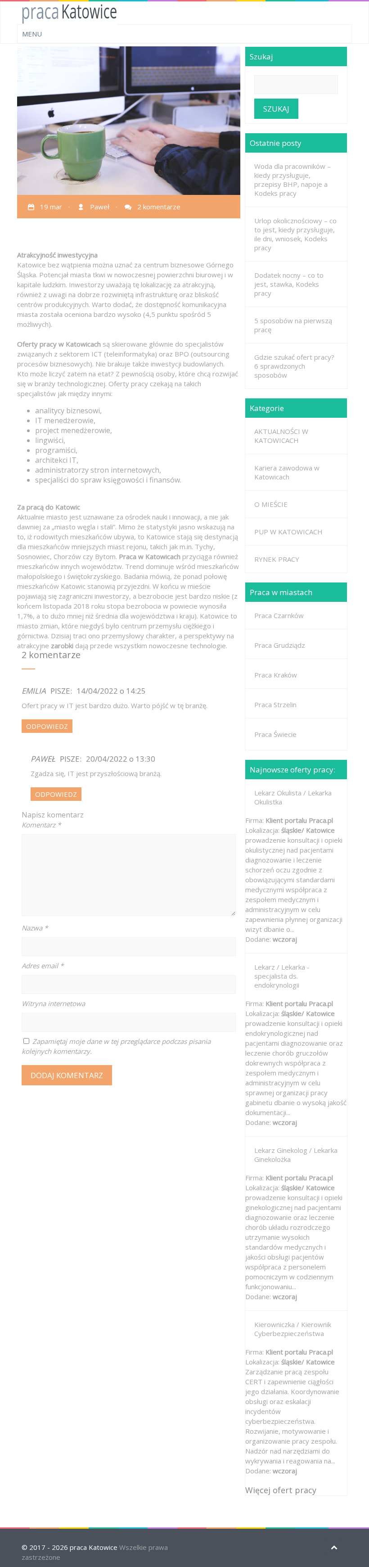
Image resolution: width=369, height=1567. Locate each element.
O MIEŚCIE (271, 504)
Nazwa (35, 927)
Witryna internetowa (53, 1003)
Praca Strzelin (275, 704)
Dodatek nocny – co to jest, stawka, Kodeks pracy (289, 284)
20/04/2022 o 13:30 (120, 759)
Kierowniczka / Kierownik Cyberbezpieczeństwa (292, 1329)
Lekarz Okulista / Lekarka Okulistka (293, 797)
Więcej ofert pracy (280, 1490)
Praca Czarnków (279, 615)
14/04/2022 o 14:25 (111, 691)
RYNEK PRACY (276, 559)
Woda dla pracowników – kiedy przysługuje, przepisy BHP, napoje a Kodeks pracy (292, 180)
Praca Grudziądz (279, 645)
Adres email (42, 965)
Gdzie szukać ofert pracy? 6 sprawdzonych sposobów (294, 365)
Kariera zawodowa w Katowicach (287, 472)
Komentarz (41, 824)
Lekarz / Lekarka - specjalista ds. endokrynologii (282, 975)
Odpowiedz (47, 726)
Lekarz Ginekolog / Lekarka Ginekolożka (296, 1155)
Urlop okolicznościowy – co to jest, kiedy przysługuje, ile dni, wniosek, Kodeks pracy (295, 234)
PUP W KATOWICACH (288, 531)
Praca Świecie (275, 734)
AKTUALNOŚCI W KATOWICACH (281, 436)
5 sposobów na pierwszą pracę (293, 325)
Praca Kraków (275, 674)
